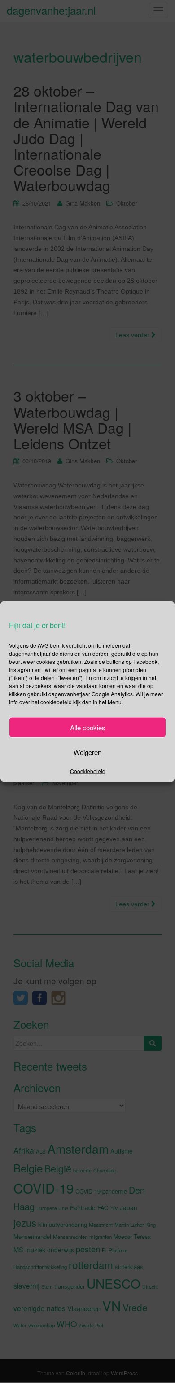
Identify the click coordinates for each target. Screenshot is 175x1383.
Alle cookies (87, 727)
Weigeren (87, 751)
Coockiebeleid (87, 771)
